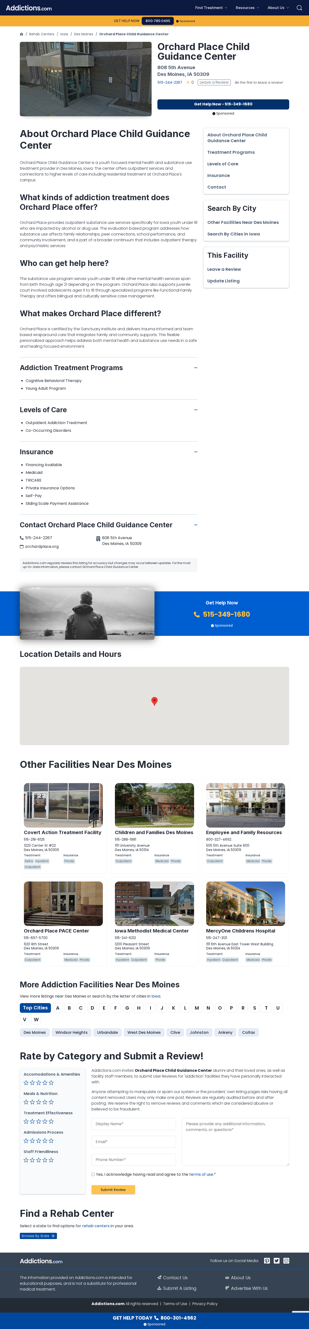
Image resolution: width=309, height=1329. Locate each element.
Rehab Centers (41, 34)
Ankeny (225, 1032)
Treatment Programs (231, 152)
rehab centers (96, 1226)
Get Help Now (127, 21)
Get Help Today (154, 1317)
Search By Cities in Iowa (233, 234)
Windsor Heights (72, 1032)
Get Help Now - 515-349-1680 (223, 104)
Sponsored (187, 21)
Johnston (199, 1032)
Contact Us (175, 1278)
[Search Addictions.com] (299, 8)
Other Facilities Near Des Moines (243, 222)
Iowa (64, 34)
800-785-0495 (158, 21)
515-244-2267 (169, 82)
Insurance (218, 175)
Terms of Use (175, 1304)
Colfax (248, 1032)
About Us (241, 1278)
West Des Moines (144, 1032)
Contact (216, 187)
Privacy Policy (205, 1304)
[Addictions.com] (21, 34)
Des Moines (83, 34)
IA (189, 74)
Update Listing (223, 281)
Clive (175, 1032)
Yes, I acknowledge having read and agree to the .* (155, 1174)
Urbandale (107, 1032)
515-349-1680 (226, 614)
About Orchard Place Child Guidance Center (237, 138)
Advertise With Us (249, 1288)
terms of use (201, 1174)
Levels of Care (222, 164)
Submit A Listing (180, 1288)
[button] (154, 701)
